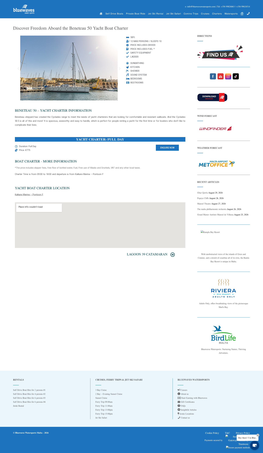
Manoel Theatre (204, 203)
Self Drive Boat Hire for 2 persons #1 (29, 390)
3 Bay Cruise (101, 390)
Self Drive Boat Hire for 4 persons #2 (29, 393)
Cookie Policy (212, 432)
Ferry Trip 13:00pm (104, 409)
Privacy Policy (243, 432)
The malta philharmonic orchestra (211, 209)
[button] (18, 68)
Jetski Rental (18, 405)
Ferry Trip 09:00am (103, 401)
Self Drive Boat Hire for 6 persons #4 (29, 401)
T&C (227, 432)
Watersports (231, 13)
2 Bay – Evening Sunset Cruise (108, 393)
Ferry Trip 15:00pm (104, 413)
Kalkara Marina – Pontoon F (29, 194)
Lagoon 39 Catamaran (147, 254)
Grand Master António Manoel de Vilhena (215, 214)
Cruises (205, 13)
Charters (217, 13)
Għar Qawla (202, 192)
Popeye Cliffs (203, 198)
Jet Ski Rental (155, 13)
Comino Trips (191, 13)
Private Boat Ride (135, 13)
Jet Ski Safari (173, 13)
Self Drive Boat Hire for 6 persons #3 (29, 397)
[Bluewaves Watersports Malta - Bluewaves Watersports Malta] (23, 9)
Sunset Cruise (101, 397)
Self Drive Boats (114, 13)
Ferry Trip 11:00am (103, 405)
